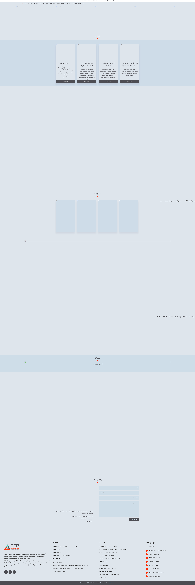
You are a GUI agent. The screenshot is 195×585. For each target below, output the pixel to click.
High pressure (103, 565)
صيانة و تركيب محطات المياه (61, 555)
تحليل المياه (56, 549)
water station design (59, 571)
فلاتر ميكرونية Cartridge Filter (108, 552)
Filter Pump (103, 577)
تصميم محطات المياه (59, 552)
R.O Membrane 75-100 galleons (109, 574)
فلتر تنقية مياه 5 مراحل (106, 555)
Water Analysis (57, 562)
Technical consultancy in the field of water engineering (70, 565)
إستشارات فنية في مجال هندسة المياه (65, 546)
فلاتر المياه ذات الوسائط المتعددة (109, 546)
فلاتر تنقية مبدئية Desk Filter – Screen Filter (113, 549)
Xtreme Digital (111, 583)
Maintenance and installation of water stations (67, 568)
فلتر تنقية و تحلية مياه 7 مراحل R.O (110, 558)
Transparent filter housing (107, 568)
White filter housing (105, 571)
